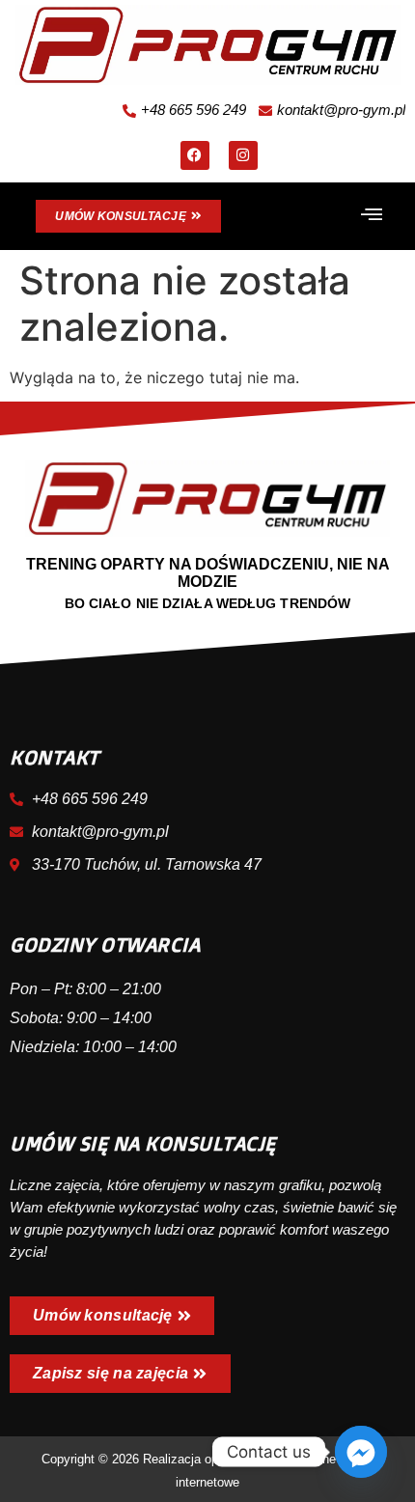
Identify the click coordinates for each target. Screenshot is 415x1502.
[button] (371, 216)
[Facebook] (194, 155)
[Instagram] (243, 155)
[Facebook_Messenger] (361, 1452)
